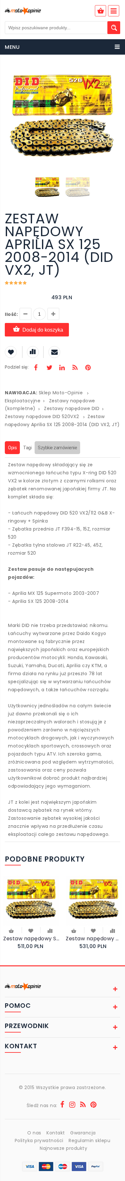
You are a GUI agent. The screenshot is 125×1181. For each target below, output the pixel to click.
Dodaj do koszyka (42, 330)
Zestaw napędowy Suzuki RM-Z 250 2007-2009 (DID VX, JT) (31, 938)
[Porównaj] (50, 930)
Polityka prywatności (39, 1140)
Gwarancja (83, 1133)
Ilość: (11, 314)
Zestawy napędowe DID (71, 408)
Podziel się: (17, 367)
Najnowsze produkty (63, 1148)
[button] (114, 73)
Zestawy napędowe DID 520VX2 (42, 416)
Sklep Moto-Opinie (61, 392)
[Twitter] (49, 368)
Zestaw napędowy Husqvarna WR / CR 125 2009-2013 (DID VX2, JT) (94, 938)
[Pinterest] (88, 368)
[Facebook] (36, 368)
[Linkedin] (62, 368)
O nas (34, 1133)
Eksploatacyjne (22, 401)
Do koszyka (12, 931)
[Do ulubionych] (31, 930)
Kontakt (55, 1133)
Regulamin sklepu (89, 1140)
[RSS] (75, 368)
